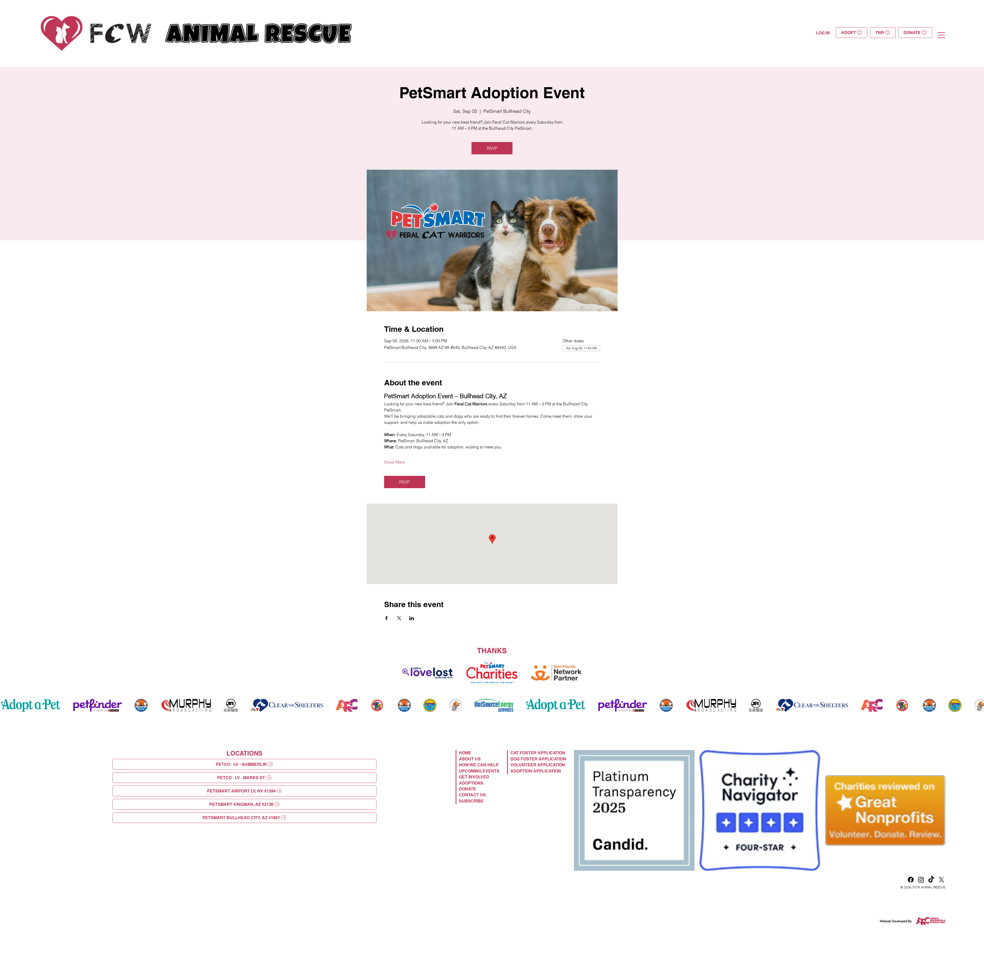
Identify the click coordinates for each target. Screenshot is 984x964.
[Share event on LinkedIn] (411, 618)
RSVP (492, 148)
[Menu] (941, 35)
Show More (394, 462)
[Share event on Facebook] (386, 618)
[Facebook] (911, 879)
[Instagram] (921, 879)
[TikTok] (931, 879)
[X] (941, 879)
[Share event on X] (399, 618)
